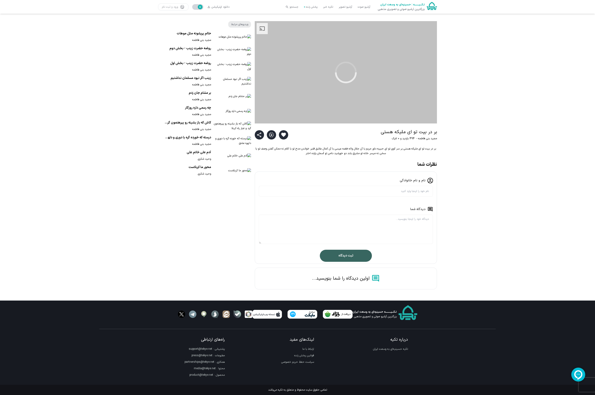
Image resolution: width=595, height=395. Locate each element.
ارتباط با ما (308, 349)
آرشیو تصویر (345, 7)
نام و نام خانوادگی (413, 180)
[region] (346, 72)
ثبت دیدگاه (345, 255)
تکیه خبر (328, 7)
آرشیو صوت (364, 7)
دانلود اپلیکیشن (220, 7)
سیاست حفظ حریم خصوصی (297, 362)
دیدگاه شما (418, 209)
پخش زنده (311, 7)
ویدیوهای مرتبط (239, 24)
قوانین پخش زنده (304, 355)
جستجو (294, 7)
